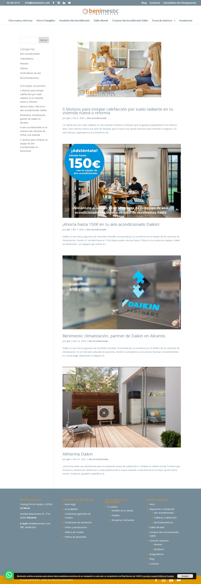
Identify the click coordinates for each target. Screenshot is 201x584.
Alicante (158, 544)
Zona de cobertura (158, 540)
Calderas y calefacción (165, 517)
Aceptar (185, 576)
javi (68, 118)
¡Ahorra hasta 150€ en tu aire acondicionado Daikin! (110, 224)
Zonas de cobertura (162, 20)
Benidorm (159, 549)
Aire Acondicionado (97, 118)
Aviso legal (70, 504)
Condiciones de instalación (78, 522)
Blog (144, 3)
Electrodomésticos (163, 522)
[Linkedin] (64, 3)
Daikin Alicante (101, 20)
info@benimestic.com (39, 523)
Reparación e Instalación (161, 509)
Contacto (155, 3)
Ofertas (24, 68)
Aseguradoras (156, 554)
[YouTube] (69, 3)
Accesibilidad (71, 509)
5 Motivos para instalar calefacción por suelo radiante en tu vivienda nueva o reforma (117, 110)
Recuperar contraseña (123, 520)
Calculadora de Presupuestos (179, 3)
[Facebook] (53, 3)
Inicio (152, 504)
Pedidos (116, 515)
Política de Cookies (74, 532)
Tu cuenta (112, 506)
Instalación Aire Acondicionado (74, 20)
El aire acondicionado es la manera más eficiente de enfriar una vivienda (33, 131)
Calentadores (27, 58)
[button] (9, 575)
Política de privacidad (75, 536)
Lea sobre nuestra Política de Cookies (158, 576)
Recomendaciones (29, 77)
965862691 (31, 527)
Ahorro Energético (45, 20)
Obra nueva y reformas (20, 20)
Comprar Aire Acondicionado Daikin (130, 20)
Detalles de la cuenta (122, 510)
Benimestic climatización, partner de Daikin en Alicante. (114, 336)
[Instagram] (59, 3)
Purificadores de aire (30, 73)
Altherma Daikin (77, 454)
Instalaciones (185, 20)
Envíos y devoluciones (76, 527)
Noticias (24, 63)
